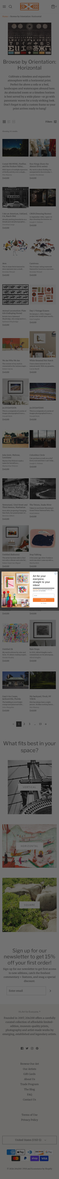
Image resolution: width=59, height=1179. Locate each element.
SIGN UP (43, 599)
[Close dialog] (55, 573)
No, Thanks (43, 603)
